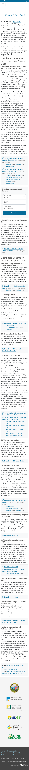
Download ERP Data (11, 597)
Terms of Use (15, 758)
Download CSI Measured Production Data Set (11, 350)
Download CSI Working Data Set (15, 323)
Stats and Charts (18, 753)
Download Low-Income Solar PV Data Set (14, 501)
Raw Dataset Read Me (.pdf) (14, 435)
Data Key (9, 164)
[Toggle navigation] (3, 4)
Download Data (5, 753)
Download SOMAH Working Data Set (14, 287)
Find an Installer (12, 751)
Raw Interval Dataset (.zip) (14, 433)
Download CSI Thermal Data (14, 461)
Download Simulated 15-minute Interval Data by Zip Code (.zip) (14, 414)
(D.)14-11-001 (17, 22)
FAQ (13, 755)
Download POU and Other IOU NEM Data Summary (13, 621)
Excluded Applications (12, 177)
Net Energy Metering (11, 669)
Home (3, 751)
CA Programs (5, 755)
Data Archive (10, 166)
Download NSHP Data (11, 535)
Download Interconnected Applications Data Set (12, 170)
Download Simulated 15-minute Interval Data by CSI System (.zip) (14, 418)
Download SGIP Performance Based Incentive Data (13, 570)
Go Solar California (5, 758)
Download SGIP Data (11, 567)
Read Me (18, 164)
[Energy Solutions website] (24, 765)
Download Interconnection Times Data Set (12, 250)
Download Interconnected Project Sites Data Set (12, 159)
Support (22, 758)
